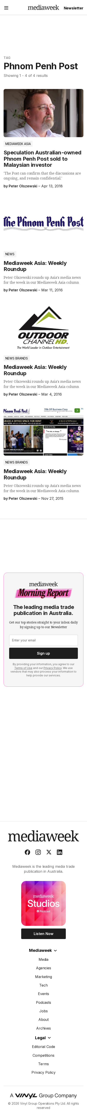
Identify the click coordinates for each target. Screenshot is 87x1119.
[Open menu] (6, 8)
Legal (40, 1037)
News (9, 254)
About (43, 1019)
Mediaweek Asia (18, 144)
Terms (43, 1064)
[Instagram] (38, 853)
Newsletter (73, 8)
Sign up (43, 653)
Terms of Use (23, 668)
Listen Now (43, 933)
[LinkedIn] (59, 853)
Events (43, 993)
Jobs (43, 1011)
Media (44, 959)
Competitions (43, 1055)
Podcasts (43, 1002)
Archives (43, 1028)
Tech (43, 985)
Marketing (43, 976)
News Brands (16, 358)
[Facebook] (27, 853)
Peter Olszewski (23, 186)
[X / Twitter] (49, 853)
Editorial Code (43, 1046)
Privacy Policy (53, 668)
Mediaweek (40, 950)
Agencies (43, 968)
